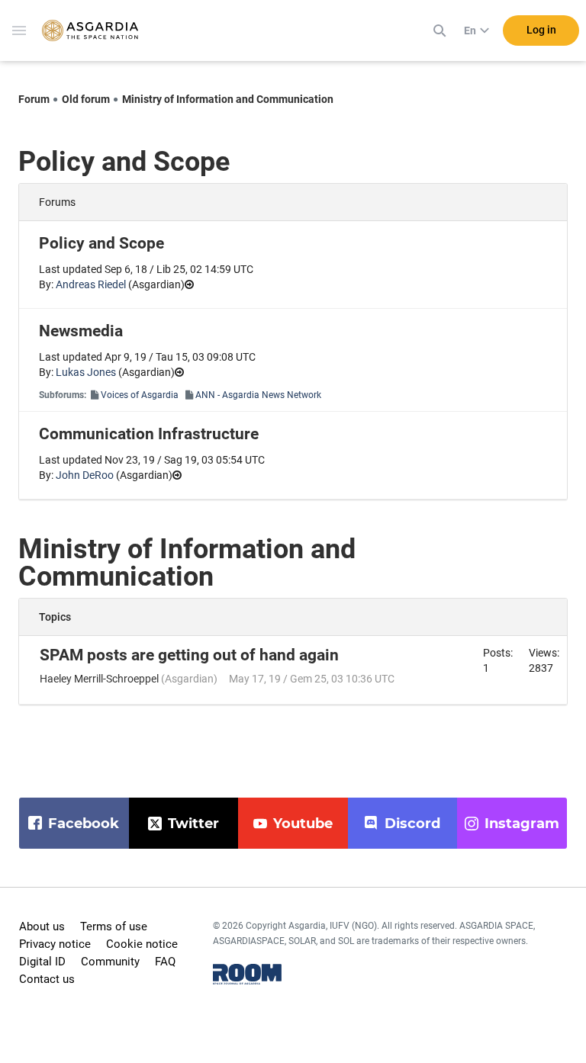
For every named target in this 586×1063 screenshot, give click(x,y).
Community (110, 961)
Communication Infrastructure (149, 434)
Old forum (86, 99)
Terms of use (113, 926)
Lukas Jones (86, 372)
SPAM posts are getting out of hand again (189, 655)
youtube (303, 823)
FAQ (165, 961)
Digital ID (42, 961)
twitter (193, 823)
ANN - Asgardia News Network (258, 395)
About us (42, 926)
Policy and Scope (101, 243)
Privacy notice (55, 944)
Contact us (47, 979)
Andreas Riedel (91, 284)
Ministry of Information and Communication (227, 99)
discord (412, 823)
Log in (541, 30)
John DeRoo (85, 475)
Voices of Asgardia (140, 395)
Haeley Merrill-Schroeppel (99, 679)
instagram (522, 823)
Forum (34, 99)
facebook (83, 823)
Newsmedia (81, 331)
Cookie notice (142, 944)
